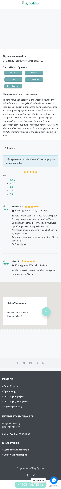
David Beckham (13, 86)
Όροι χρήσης (10, 391)
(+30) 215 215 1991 (11, 427)
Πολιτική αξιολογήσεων (16, 401)
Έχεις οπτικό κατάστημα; (16, 450)
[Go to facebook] (54, 480)
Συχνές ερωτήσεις (13, 406)
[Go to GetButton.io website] (54, 486)
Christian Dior (34, 79)
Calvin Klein (13, 73)
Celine (13, 79)
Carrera (34, 73)
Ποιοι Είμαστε (11, 386)
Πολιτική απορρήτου (14, 396)
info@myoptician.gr (11, 423)
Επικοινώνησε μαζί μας (15, 455)
